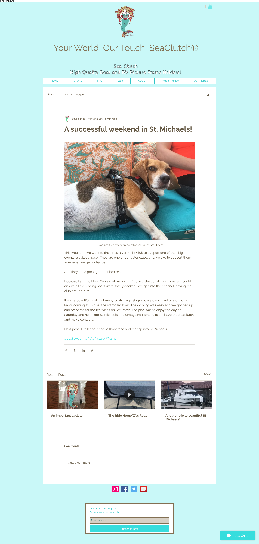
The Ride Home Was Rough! (129, 415)
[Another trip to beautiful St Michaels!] (186, 395)
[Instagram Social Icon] (115, 489)
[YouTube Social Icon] (143, 489)
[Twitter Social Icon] (134, 489)
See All (208, 373)
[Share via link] (92, 350)
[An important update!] (72, 395)
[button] (210, 6)
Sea (117, 66)
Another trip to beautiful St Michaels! (185, 417)
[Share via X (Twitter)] (74, 350)
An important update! (67, 415)
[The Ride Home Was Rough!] (129, 395)
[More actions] (192, 119)
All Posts (52, 94)
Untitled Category (74, 94)
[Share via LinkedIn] (83, 350)
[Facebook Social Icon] (124, 489)
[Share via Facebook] (66, 350)
